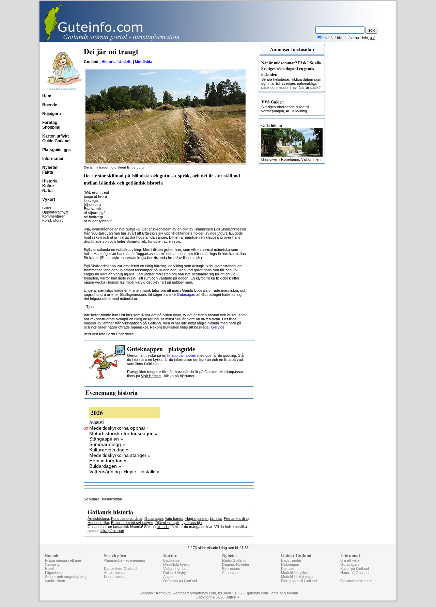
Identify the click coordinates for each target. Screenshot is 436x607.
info (365, 38)
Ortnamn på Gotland (180, 581)
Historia (50, 181)
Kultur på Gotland (354, 568)
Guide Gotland (55, 141)
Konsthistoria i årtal (126, 518)
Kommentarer (53, 216)
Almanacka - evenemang (124, 560)
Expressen (231, 568)
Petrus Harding (236, 518)
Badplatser (172, 560)
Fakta (47, 172)
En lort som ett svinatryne (132, 523)
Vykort (48, 199)
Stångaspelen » (106, 439)
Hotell (49, 568)
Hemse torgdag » (108, 460)
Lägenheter (54, 573)
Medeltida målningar (297, 577)
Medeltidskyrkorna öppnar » (119, 428)
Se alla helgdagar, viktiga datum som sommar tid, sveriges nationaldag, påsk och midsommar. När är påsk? (291, 75)
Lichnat (216, 518)
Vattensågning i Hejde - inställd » (124, 471)
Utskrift (125, 62)
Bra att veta (349, 560)
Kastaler (288, 568)
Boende (49, 104)
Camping (52, 564)
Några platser (196, 518)
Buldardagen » (105, 466)
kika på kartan (112, 531)
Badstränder (291, 560)
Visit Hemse (151, 376)
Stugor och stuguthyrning (66, 577)
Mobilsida (143, 62)
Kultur (48, 185)
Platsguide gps (56, 149)
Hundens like (98, 523)
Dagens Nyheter (235, 564)
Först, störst (52, 220)
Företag (49, 122)
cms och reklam (284, 593)
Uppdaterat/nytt (55, 212)
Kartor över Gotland (120, 568)
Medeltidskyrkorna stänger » (120, 455)
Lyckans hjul (192, 523)
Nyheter (50, 167)
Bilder (46, 208)
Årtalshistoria (98, 518)
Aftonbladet (231, 573)
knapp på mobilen (181, 355)
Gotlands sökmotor (356, 581)
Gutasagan (186, 294)
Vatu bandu (174, 518)
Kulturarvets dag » (109, 449)
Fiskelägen (290, 564)
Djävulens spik (167, 523)
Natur (47, 190)
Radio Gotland (234, 560)
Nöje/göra (51, 113)
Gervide (217, 327)
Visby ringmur (174, 568)
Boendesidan (111, 499)
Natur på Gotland (354, 573)
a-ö (372, 38)
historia (163, 527)
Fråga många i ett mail (63, 560)
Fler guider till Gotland (299, 581)
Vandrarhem (55, 581)
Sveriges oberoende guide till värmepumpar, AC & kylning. (285, 106)
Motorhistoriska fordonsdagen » (123, 433)
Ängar (168, 577)
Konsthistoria (114, 577)
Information (53, 158)
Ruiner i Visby (174, 573)
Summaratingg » (107, 444)
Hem (46, 96)
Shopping (51, 127)
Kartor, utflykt (55, 136)
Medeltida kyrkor (177, 564)
